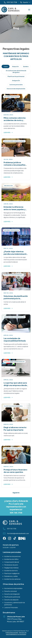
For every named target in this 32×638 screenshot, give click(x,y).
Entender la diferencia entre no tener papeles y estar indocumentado (14, 209)
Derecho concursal (10, 591)
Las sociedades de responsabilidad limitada (15, 339)
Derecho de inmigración (12, 594)
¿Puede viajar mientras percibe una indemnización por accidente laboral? (15, 253)
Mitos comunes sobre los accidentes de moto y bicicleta (15, 120)
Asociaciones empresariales (16, 88)
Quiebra (25, 66)
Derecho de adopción (11, 600)
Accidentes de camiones (12, 579)
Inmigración (16, 80)
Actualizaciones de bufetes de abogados (16, 71)
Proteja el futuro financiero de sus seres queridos (15, 470)
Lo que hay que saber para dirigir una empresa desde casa (15, 385)
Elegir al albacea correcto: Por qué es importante (15, 428)
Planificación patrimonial (16, 76)
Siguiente (16, 493)
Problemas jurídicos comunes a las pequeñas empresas (14, 164)
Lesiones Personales (11, 607)
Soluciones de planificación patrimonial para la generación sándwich (16, 298)
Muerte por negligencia (11, 573)
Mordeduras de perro (11, 565)
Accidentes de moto (11, 570)
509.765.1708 (16, 513)
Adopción (15, 66)
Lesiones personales (16, 84)
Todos (5, 66)
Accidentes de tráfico (11, 559)
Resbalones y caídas (11, 576)
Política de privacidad (12, 632)
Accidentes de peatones (12, 556)
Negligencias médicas (11, 568)
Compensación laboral (11, 562)
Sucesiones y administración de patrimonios (14, 604)
